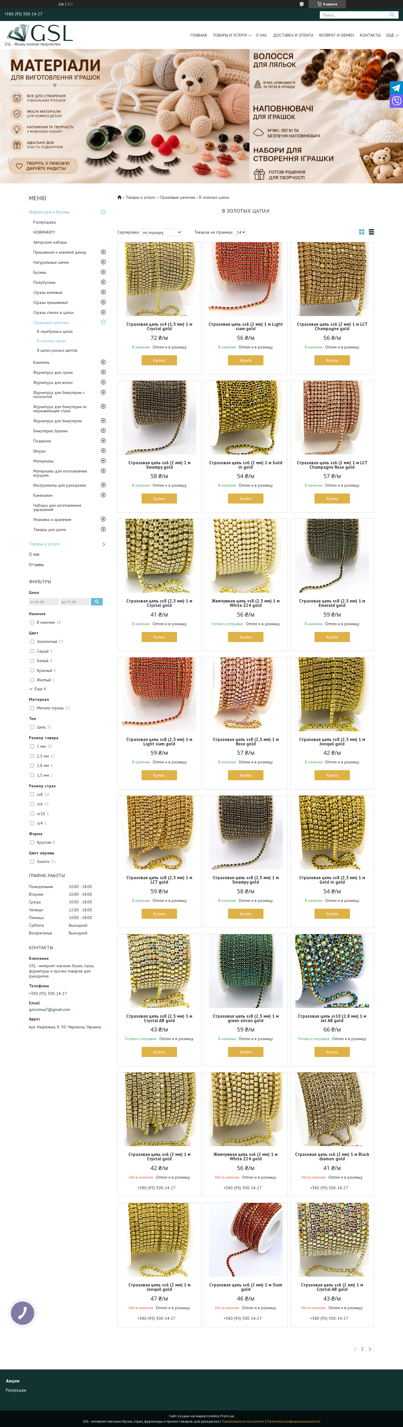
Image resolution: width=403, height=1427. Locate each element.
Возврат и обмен (336, 35)
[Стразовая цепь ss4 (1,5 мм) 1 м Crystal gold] (159, 279)
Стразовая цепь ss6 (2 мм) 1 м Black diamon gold (332, 1156)
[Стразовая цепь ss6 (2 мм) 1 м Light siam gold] (245, 279)
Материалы (43, 461)
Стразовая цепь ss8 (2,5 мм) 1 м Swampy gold (246, 879)
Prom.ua (227, 1416)
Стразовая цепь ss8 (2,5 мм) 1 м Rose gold (246, 741)
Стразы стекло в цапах (53, 312)
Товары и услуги (230, 35)
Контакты (370, 35)
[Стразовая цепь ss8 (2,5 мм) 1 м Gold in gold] (332, 832)
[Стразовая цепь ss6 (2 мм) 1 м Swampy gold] (159, 418)
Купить (159, 360)
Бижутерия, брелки (50, 431)
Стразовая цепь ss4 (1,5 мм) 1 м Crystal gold (159, 326)
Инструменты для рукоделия (59, 485)
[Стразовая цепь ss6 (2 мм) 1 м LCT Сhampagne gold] (332, 279)
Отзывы (36, 564)
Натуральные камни (51, 262)
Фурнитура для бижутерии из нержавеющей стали (60, 408)
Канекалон (43, 495)
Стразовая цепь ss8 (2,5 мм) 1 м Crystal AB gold (159, 1018)
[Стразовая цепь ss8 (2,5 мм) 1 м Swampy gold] (245, 832)
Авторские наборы (50, 242)
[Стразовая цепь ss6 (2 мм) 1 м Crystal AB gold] (332, 1240)
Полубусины (44, 282)
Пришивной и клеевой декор (59, 252)
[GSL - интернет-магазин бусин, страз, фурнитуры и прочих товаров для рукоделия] (40, 32)
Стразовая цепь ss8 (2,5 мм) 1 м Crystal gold (159, 603)
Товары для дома (49, 529)
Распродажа (44, 222)
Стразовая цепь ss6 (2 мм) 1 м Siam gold (245, 1287)
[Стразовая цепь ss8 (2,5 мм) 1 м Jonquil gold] (332, 694)
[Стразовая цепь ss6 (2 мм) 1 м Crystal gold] (159, 1109)
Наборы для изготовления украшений (57, 507)
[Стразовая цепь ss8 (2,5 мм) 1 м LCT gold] (159, 832)
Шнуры (39, 451)
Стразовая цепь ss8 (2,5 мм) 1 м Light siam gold (159, 741)
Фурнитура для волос (53, 382)
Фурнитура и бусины (49, 212)
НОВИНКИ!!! (44, 232)
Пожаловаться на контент (243, 1421)
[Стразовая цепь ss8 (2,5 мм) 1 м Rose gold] (245, 694)
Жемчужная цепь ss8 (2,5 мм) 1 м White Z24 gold (246, 603)
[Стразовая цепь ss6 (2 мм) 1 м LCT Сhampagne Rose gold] (332, 418)
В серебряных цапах (55, 331)
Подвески (42, 441)
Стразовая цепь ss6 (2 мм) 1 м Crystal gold (159, 1156)
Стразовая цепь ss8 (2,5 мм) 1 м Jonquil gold (332, 741)
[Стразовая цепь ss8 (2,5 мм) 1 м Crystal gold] (159, 556)
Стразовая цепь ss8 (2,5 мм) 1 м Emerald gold (332, 603)
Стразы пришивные (50, 302)
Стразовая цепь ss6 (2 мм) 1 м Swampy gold (159, 464)
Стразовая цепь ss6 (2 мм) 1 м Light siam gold (246, 326)
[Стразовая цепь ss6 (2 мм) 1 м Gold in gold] (245, 418)
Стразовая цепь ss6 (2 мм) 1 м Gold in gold (245, 464)
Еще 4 (40, 689)
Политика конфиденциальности (293, 1421)
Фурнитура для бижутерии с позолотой (59, 394)
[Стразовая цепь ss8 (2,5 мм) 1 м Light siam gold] (159, 694)
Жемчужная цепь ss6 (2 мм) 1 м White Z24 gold (246, 1156)
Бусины (39, 272)
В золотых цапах (51, 340)
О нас (261, 35)
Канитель (41, 362)
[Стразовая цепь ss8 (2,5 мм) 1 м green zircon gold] (245, 971)
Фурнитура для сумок (53, 372)
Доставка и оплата (293, 35)
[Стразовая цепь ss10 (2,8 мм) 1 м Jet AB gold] (332, 971)
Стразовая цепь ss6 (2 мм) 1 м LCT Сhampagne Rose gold (332, 464)
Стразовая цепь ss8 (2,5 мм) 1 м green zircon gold (246, 1018)
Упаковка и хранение (52, 519)
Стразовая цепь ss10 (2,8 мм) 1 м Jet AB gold (332, 1018)
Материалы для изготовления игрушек (60, 473)
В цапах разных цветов (57, 350)
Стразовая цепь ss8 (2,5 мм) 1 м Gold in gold (332, 879)
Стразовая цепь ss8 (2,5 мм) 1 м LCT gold (159, 879)
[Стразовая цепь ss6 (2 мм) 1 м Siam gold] (245, 1240)
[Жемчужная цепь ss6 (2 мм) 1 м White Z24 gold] (245, 1109)
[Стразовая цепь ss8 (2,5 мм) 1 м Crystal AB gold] (159, 971)
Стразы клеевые (48, 292)
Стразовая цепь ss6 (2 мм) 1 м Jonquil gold (159, 1287)
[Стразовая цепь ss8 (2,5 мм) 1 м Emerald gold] (332, 556)
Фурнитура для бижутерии (57, 420)
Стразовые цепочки (51, 322)
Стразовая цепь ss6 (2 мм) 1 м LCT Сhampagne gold (332, 326)
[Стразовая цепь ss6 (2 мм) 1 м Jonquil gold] (159, 1240)
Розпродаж (16, 1390)
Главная (199, 35)
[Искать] (392, 15)
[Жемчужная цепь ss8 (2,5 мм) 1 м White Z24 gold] (245, 556)
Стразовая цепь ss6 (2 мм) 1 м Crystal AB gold (332, 1287)
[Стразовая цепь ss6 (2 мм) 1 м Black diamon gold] (332, 1109)
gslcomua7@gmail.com (49, 1009)
